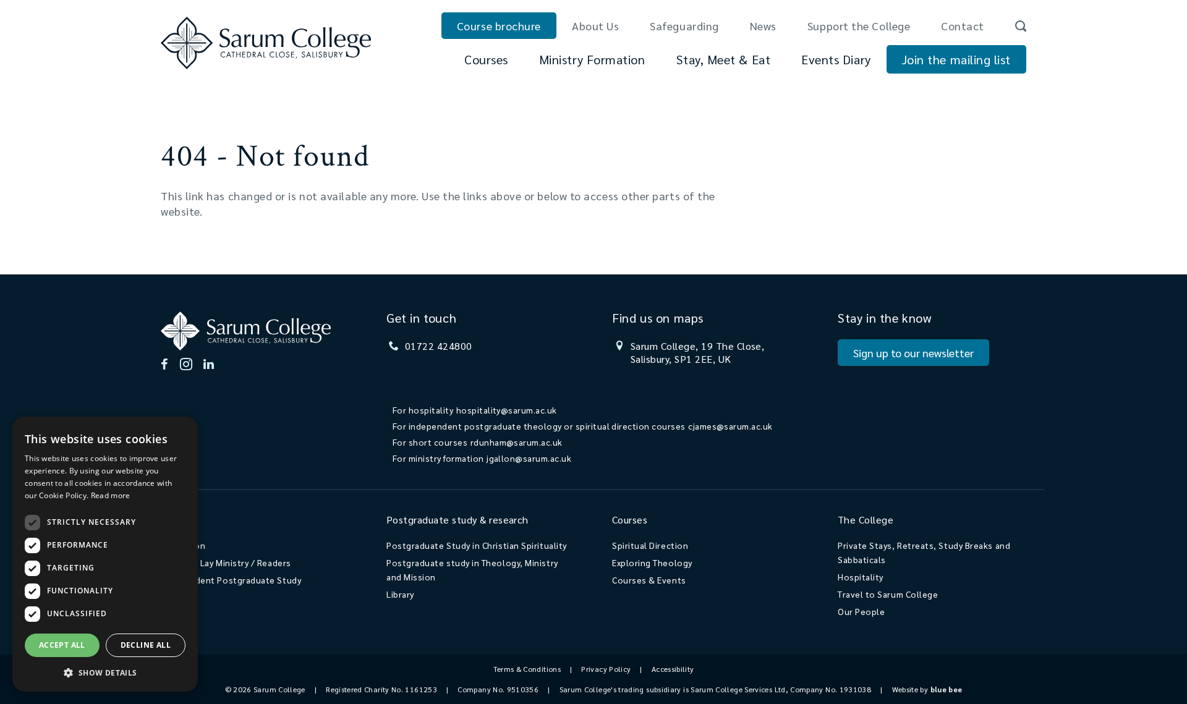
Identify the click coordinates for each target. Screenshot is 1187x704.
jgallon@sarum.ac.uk (529, 458)
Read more (110, 495)
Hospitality (860, 576)
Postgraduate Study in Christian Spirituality (476, 545)
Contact (962, 26)
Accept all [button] (62, 645)
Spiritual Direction (650, 545)
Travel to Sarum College (888, 594)
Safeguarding (684, 26)
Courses (486, 59)
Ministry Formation (592, 59)
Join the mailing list (956, 59)
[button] (105, 672)
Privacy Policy (606, 669)
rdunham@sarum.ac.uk (516, 441)
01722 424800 (438, 345)
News (763, 26)
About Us (595, 26)
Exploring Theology (652, 562)
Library (400, 594)
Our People (861, 611)
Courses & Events (649, 579)
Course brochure (499, 26)
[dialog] (105, 554)
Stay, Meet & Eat (723, 59)
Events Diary (835, 59)
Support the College (858, 26)
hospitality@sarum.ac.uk (506, 409)
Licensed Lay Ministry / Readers (226, 562)
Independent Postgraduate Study (231, 579)
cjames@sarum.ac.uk (730, 425)
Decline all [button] (146, 645)
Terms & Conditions (527, 669)
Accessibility (673, 669)
